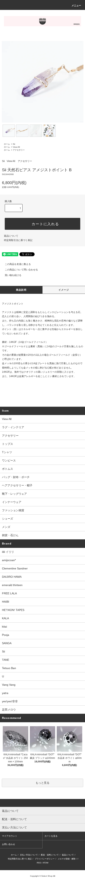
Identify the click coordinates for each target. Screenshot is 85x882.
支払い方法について (29, 855)
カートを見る (51, 836)
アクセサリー (19, 150)
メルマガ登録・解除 (67, 859)
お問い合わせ (8, 844)
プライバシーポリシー (45, 859)
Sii (14, 144)
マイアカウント (9, 836)
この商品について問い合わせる (21, 269)
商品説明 (21, 289)
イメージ (64, 289)
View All (16, 147)
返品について (11, 235)
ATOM (45, 863)
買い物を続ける (13, 275)
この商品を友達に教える (18, 264)
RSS (39, 863)
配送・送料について (50, 855)
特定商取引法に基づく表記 (18, 240)
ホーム (7, 144)
